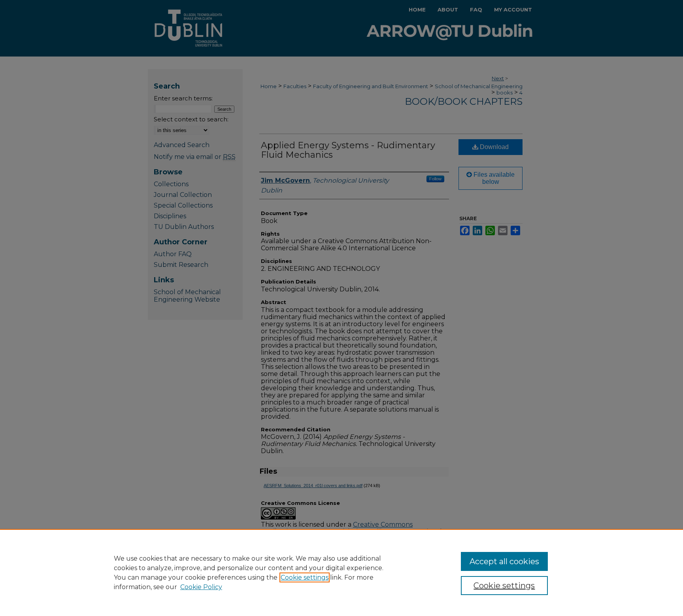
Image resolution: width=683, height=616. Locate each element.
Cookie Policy (201, 587)
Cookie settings (304, 577)
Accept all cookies (504, 561)
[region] (341, 572)
